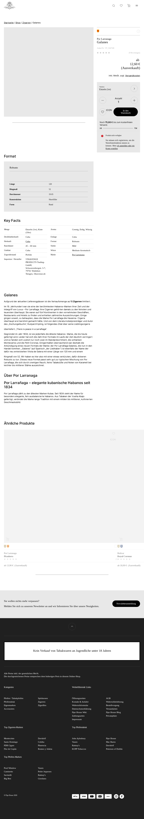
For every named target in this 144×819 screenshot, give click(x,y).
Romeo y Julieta (45, 749)
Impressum (77, 719)
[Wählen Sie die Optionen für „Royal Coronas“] (121, 539)
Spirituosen (43, 698)
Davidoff (42, 738)
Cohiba (41, 742)
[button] (102, 111)
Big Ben (7, 778)
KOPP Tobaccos (79, 749)
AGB (108, 698)
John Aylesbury (79, 738)
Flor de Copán (10, 749)
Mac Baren (111, 742)
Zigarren (26, 22)
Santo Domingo (11, 742)
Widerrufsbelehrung (114, 702)
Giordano (42, 778)
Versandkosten (132, 75)
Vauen (74, 742)
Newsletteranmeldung (126, 603)
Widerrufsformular (80, 705)
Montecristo (9, 738)
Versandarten (111, 709)
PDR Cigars (9, 745)
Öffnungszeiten (79, 698)
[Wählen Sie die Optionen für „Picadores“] (7, 539)
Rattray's (76, 745)
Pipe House (111, 738)
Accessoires (9, 709)
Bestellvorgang (112, 705)
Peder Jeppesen (44, 771)
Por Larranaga (78, 255)
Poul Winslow (10, 768)
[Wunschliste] (121, 5)
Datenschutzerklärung (81, 709)
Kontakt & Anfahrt (80, 702)
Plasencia (42, 745)
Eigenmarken (10, 705)
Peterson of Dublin (114, 749)
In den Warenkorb (126, 111)
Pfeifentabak (9, 702)
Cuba (28, 241)
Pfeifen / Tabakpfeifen (13, 698)
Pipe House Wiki (79, 712)
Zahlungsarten (78, 716)
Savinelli (8, 775)
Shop (18, 22)
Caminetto (8, 771)
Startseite (9, 22)
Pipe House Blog (113, 712)
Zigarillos (42, 705)
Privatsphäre (111, 716)
